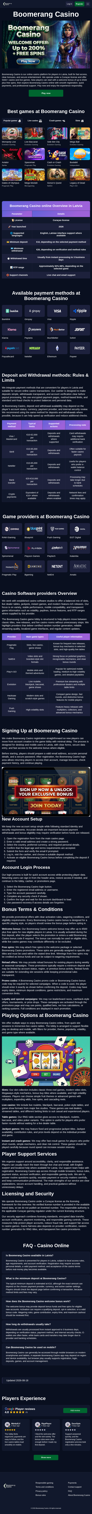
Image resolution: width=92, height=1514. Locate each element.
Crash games (55, 121)
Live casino (33, 121)
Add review (75, 1410)
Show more (46, 1457)
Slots (77, 121)
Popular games (10, 121)
